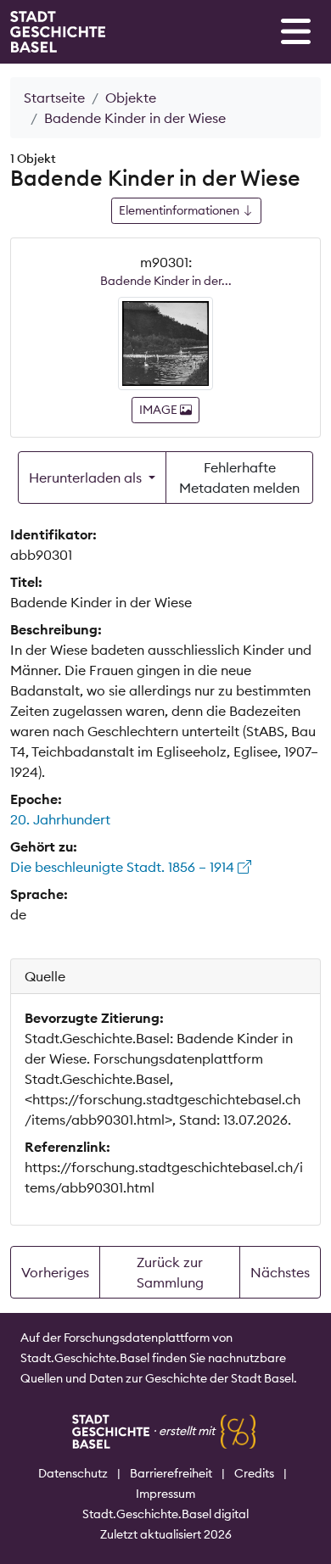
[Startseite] (57, 32)
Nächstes (280, 1272)
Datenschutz (73, 1473)
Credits (254, 1473)
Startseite (54, 97)
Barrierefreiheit (171, 1473)
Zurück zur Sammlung (170, 1272)
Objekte (130, 97)
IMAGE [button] (159, 409)
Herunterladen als (87, 477)
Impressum (165, 1493)
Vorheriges (55, 1272)
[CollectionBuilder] (238, 1430)
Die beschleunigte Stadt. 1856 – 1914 (124, 866)
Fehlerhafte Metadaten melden (239, 477)
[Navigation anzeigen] (296, 31)
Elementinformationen (180, 210)
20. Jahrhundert (60, 819)
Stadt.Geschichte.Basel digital (165, 1514)
